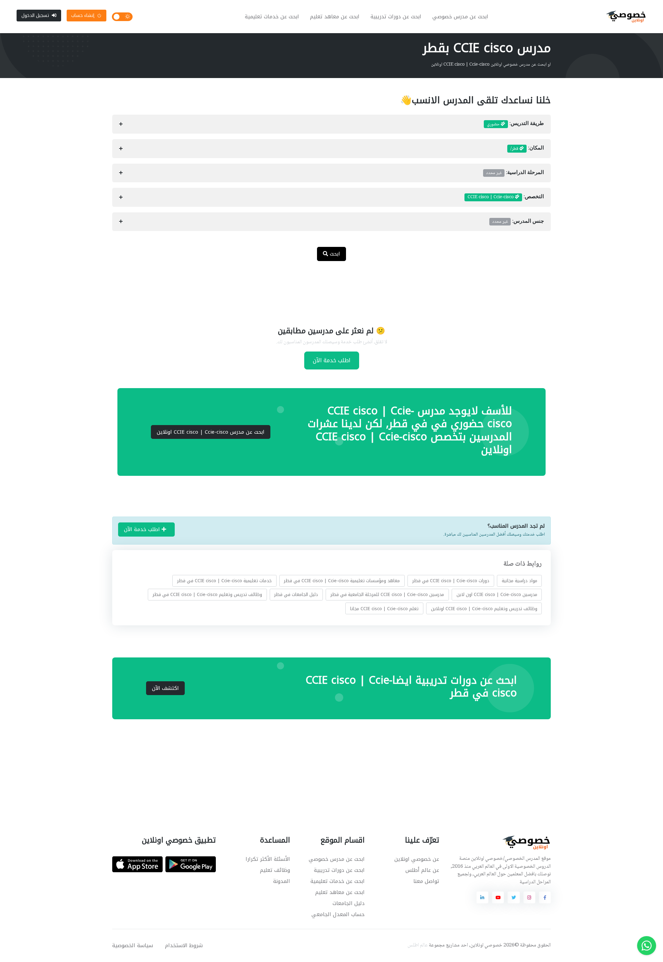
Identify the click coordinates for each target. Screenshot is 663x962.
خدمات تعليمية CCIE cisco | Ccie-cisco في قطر (224, 580)
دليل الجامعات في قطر (296, 594)
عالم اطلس (417, 945)
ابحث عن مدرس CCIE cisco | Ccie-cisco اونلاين (211, 432)
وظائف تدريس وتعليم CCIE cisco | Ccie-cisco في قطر (207, 594)
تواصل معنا (426, 881)
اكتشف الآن (165, 688)
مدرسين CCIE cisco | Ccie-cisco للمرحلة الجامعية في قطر (387, 594)
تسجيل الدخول (35, 15)
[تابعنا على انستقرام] (529, 897)
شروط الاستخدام (184, 945)
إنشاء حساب (82, 15)
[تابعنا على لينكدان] (482, 897)
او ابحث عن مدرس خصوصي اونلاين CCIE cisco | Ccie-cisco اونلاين (491, 64)
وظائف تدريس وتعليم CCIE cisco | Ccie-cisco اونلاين (484, 608)
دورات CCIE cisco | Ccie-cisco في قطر (450, 580)
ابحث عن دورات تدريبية (396, 16)
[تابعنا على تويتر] (513, 897)
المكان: (527, 149)
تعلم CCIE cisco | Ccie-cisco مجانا (384, 608)
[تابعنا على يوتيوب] (498, 897)
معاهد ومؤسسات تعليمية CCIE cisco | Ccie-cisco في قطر (342, 580)
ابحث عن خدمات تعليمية (272, 16)
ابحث (334, 254)
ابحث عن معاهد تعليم (334, 16)
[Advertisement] (326, 289)
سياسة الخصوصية (132, 945)
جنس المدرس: (518, 221)
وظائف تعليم (275, 870)
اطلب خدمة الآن (331, 360)
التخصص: (506, 197)
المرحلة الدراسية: (515, 173)
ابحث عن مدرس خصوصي (460, 16)
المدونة (281, 881)
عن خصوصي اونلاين (416, 859)
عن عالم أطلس (422, 870)
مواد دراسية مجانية (519, 580)
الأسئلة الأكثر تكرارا (268, 859)
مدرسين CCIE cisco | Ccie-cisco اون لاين (497, 594)
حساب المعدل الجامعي (338, 914)
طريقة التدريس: (515, 124)
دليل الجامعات (349, 903)
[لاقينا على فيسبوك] (545, 897)
